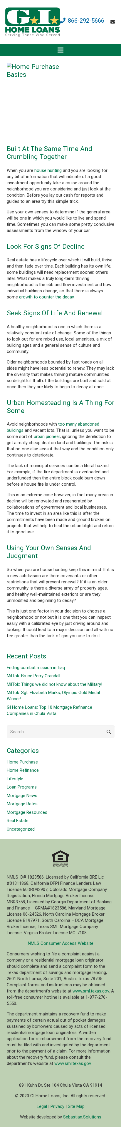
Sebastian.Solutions (82, 1117)
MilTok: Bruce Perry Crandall (33, 675)
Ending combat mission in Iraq (36, 667)
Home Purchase (22, 762)
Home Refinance (23, 770)
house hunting (48, 170)
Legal (42, 1106)
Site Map (76, 1106)
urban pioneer (47, 436)
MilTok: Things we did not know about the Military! (54, 684)
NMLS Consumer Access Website (60, 943)
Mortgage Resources (27, 812)
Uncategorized (21, 829)
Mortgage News (22, 795)
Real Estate (17, 820)
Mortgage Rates (22, 803)
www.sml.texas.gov (91, 991)
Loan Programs (22, 787)
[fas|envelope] (113, 22)
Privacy (57, 1106)
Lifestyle (15, 778)
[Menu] (60, 50)
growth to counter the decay (46, 297)
